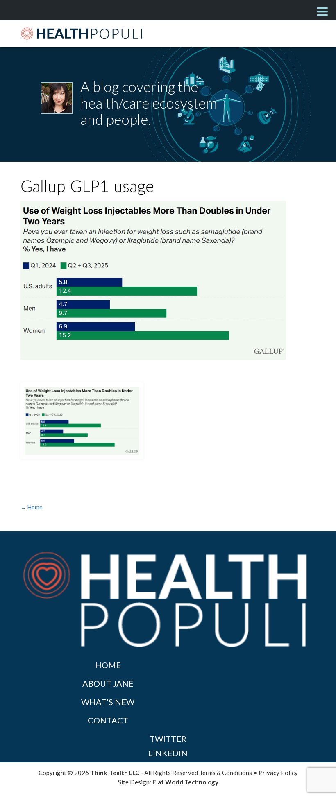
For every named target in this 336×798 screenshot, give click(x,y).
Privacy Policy (278, 772)
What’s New (107, 702)
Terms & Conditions (225, 772)
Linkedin (168, 753)
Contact (108, 720)
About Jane (108, 683)
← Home (31, 507)
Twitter (168, 739)
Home (108, 665)
